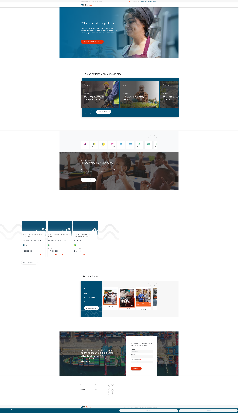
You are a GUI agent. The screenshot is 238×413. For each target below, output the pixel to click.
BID (94, 407)
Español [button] (134, 1)
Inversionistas (154, 4)
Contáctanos (96, 387)
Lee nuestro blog (102, 111)
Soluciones (133, 4)
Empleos (95, 389)
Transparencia (143, 1)
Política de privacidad (5, 410)
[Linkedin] (112, 385)
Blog (81, 384)
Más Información (34, 254)
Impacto (139, 4)
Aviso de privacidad (134, 407)
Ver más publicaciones (91, 308)
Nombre (133, 349)
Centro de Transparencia (99, 384)
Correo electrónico (135, 359)
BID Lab (98, 407)
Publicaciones (82, 389)
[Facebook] (108, 385)
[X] (108, 389)
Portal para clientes (152, 1)
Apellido (133, 354)
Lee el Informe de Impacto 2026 (91, 41)
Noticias (81, 387)
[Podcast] (108, 393)
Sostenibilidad (146, 4)
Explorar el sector (87, 179)
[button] (85, 111)
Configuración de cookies (14, 410)
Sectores (127, 4)
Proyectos (116, 4)
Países (122, 4)
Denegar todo (149, 410)
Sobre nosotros (109, 4)
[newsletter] (112, 393)
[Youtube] (112, 389)
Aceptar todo (208, 410)
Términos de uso (126, 407)
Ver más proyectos (28, 262)
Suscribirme (136, 368)
